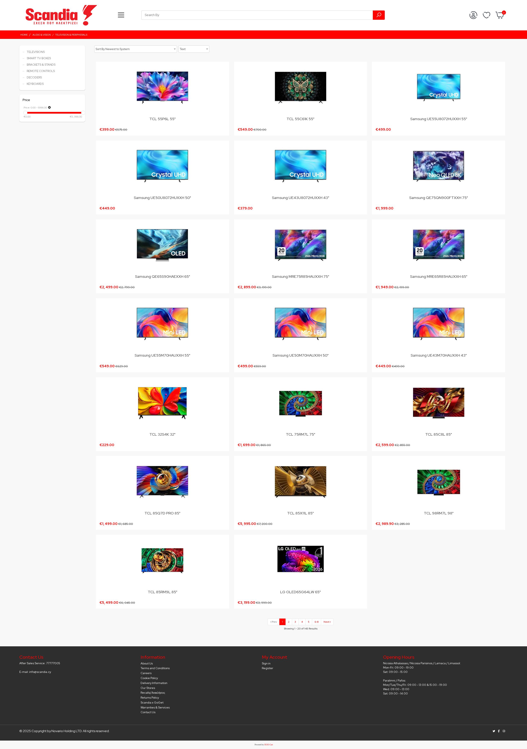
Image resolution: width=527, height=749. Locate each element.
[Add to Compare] (223, 84)
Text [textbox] (182, 49)
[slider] (25, 113)
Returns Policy (150, 697)
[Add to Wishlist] (223, 76)
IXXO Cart (268, 745)
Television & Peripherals (71, 34)
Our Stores (148, 688)
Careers (146, 673)
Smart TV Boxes (39, 58)
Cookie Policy (149, 678)
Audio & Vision (42, 34)
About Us (147, 663)
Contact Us (148, 712)
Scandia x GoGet (152, 702)
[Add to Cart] (223, 68)
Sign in (266, 663)
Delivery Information (154, 683)
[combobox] (135, 49)
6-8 (316, 621)
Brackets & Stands (41, 64)
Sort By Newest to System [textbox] (113, 49)
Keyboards (35, 84)
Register (267, 668)
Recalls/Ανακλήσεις (153, 692)
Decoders (34, 77)
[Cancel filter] (49, 107)
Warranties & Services (155, 707)
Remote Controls (41, 71)
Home (24, 34)
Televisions (36, 52)
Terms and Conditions (155, 668)
